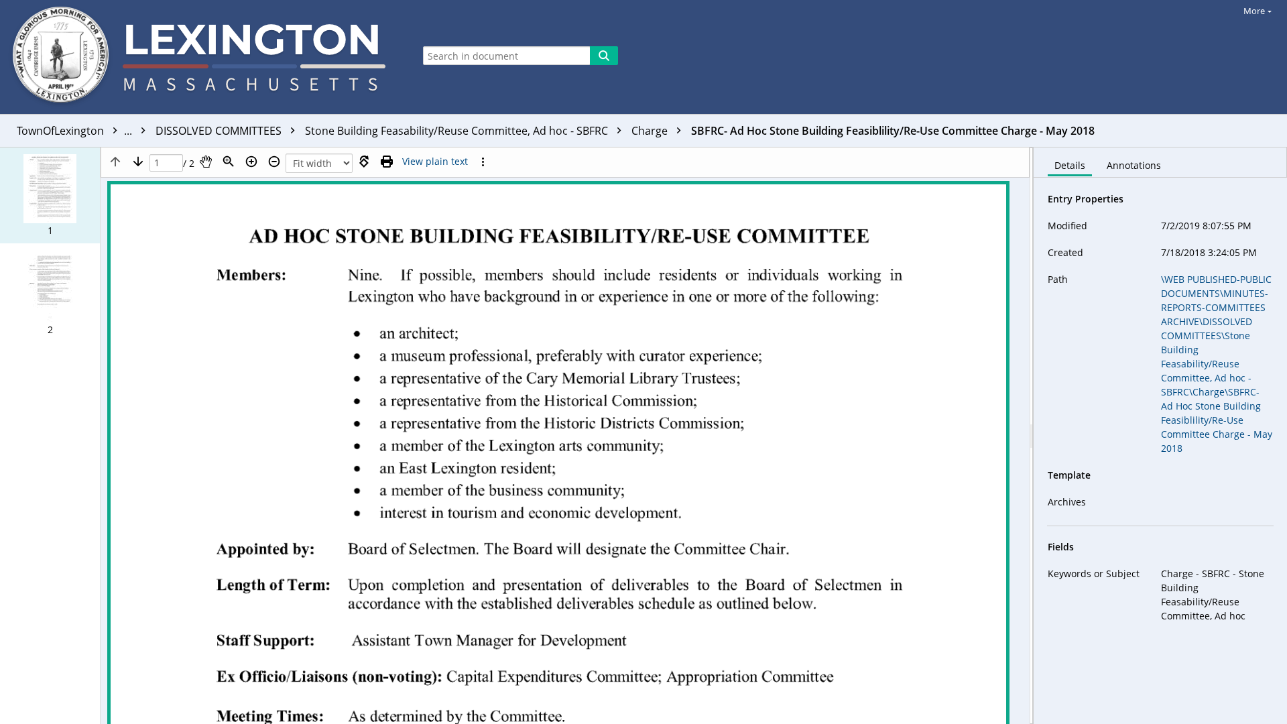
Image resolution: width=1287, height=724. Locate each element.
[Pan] (205, 161)
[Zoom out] (274, 161)
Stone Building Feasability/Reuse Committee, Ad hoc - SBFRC (458, 130)
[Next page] (138, 161)
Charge (650, 130)
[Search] (604, 55)
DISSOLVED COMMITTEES (220, 130)
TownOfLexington (76, 130)
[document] (1160, 435)
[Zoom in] (251, 161)
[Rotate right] (364, 161)
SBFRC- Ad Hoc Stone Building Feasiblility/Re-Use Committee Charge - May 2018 (893, 130)
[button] (50, 195)
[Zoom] (228, 161)
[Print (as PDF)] (386, 161)
